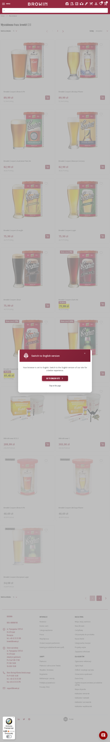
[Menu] (13, 718)
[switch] (9, 736)
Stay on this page (55, 385)
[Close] (84, 353)
